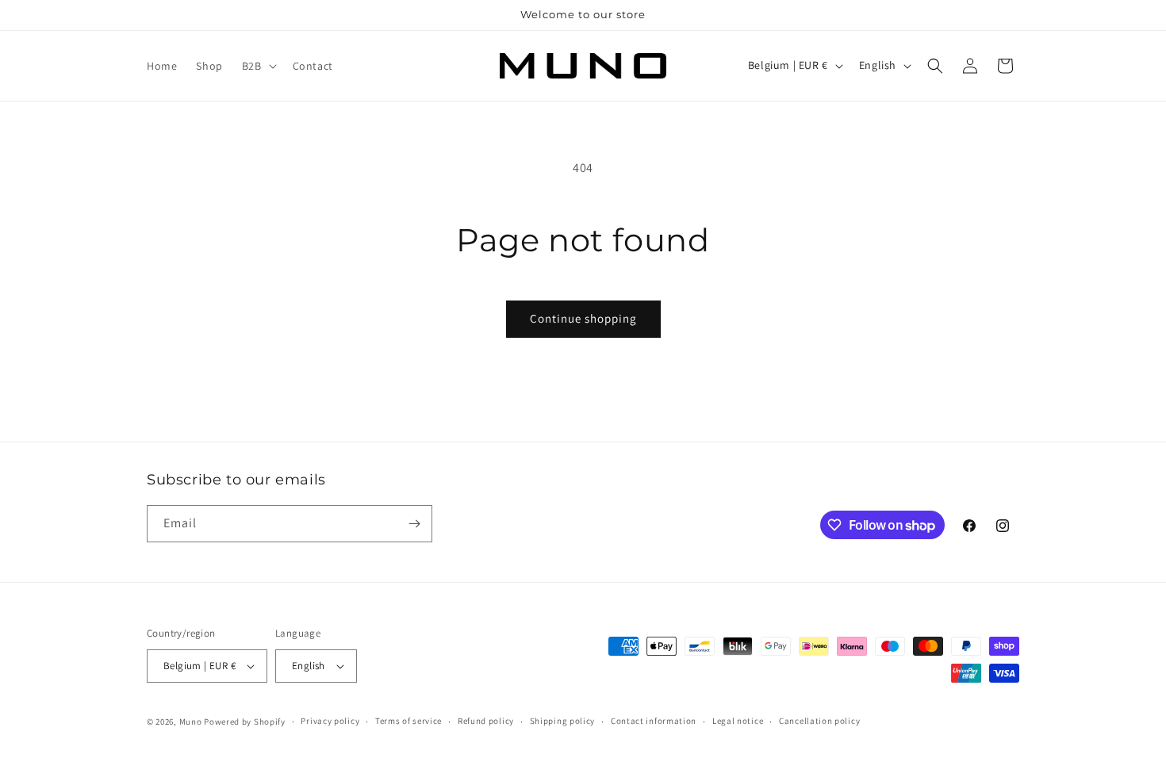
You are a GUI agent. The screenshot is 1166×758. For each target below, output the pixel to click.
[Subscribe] (414, 523)
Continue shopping (583, 318)
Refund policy (486, 720)
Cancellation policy (819, 720)
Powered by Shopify (245, 721)
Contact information (653, 720)
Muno (190, 721)
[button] (257, 65)
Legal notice (737, 720)
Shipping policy (563, 720)
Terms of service (408, 720)
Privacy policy (330, 720)
